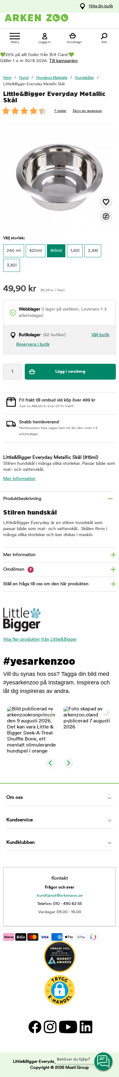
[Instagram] (49, 1027)
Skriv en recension (87, 111)
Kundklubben (20, 842)
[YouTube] (67, 1027)
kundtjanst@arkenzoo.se (60, 896)
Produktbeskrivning (22, 499)
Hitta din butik (101, 6)
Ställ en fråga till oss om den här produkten (46, 584)
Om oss (14, 797)
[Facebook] (34, 1027)
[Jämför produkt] (106, 216)
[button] (31, 730)
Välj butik (100, 335)
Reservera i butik (33, 344)
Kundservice (19, 820)
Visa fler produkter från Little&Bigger (40, 639)
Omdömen (17, 569)
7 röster (60, 111)
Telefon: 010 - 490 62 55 (59, 904)
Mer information (19, 479)
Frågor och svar (59, 887)
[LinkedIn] (85, 1027)
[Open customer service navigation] (104, 1062)
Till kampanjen (63, 61)
